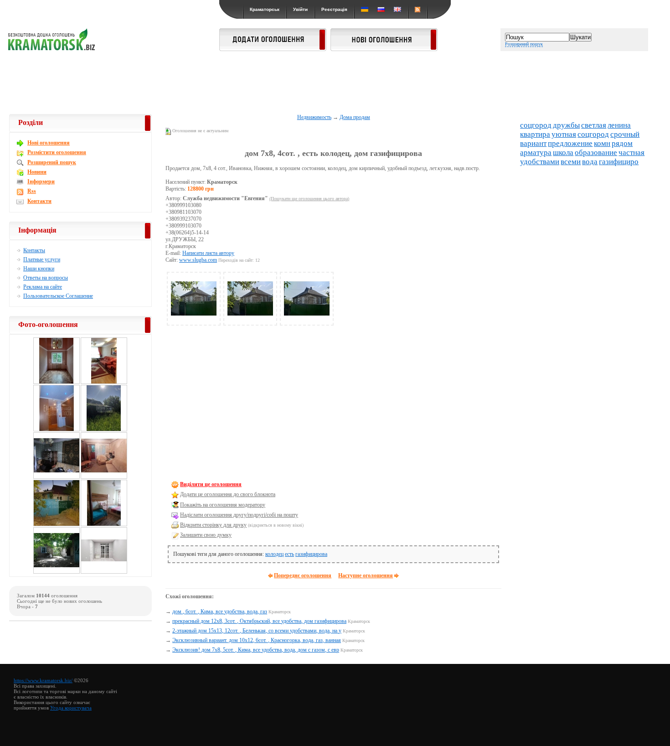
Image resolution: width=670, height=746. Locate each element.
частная (631, 152)
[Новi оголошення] (384, 48)
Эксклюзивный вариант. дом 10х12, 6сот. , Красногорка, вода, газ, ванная (256, 640)
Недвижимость (314, 117)
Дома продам (355, 117)
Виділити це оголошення (211, 484)
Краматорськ (264, 9)
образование (596, 152)
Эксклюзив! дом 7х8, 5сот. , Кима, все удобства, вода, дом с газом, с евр (255, 650)
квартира (535, 134)
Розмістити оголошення (56, 152)
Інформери (41, 181)
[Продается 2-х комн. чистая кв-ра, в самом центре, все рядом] (104, 477)
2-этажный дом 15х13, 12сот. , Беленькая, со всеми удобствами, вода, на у (256, 630)
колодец (274, 554)
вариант (533, 143)
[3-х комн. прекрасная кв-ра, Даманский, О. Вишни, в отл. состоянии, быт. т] (56, 430)
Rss (31, 191)
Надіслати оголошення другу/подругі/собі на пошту (239, 515)
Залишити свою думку (206, 535)
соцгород (535, 125)
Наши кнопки (38, 268)
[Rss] (417, 9)
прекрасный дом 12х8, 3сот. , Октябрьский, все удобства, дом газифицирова (259, 621)
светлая (593, 125)
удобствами (539, 161)
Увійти (300, 9)
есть (289, 554)
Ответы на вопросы (45, 278)
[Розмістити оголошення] (272, 48)
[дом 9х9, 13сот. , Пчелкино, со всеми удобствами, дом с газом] (56, 572)
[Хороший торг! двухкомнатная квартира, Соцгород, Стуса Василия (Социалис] (104, 572)
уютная (563, 134)
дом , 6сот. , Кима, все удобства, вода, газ (219, 611)
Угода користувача (71, 707)
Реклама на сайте (42, 287)
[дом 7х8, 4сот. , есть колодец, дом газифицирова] (193, 319)
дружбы (566, 125)
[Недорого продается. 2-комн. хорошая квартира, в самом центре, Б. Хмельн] (56, 382)
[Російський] (381, 9)
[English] (397, 9)
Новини (36, 172)
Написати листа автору (208, 253)
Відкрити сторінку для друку (213, 525)
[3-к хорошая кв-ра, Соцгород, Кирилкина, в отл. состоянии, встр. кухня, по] (104, 525)
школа (563, 152)
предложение (570, 143)
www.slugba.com (198, 260)
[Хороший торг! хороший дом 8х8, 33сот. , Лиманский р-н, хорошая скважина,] (104, 430)
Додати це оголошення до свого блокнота (227, 494)
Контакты (34, 250)
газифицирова (311, 554)
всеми (571, 161)
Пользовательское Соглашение (58, 296)
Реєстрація (334, 9)
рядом (622, 143)
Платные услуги (41, 259)
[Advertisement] (335, 83)
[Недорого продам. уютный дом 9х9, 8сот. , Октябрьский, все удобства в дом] (56, 525)
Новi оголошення (48, 143)
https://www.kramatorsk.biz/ (43, 680)
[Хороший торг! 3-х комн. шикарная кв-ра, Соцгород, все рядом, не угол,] (56, 477)
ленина (619, 125)
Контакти (39, 201)
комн (602, 143)
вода (590, 161)
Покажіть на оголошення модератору (222, 505)
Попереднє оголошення (302, 575)
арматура (535, 152)
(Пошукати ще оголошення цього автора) (309, 198)
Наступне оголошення (365, 575)
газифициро (619, 161)
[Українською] (364, 9)
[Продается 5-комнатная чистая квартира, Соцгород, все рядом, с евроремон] (104, 382)
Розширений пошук (524, 44)
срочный (624, 134)
